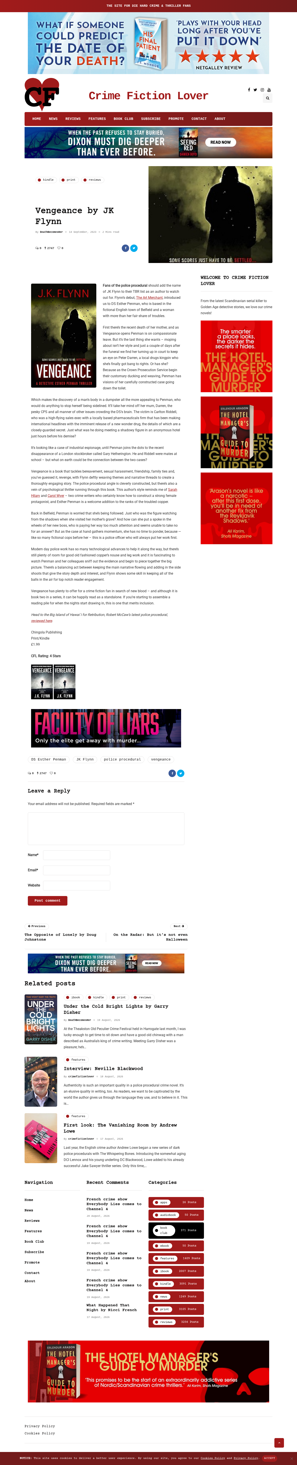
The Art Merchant (149, 298)
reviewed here (41, 621)
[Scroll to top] (279, 1443)
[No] (291, 1458)
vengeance (161, 760)
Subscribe (151, 119)
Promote (176, 119)
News (53, 119)
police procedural (122, 760)
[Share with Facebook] (125, 248)
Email (33, 870)
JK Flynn (85, 760)
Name (33, 855)
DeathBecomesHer (51, 232)
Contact (199, 119)
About (220, 119)
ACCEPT (269, 1458)
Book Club (123, 119)
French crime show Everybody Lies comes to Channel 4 (114, 1204)
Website (34, 885)
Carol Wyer (56, 496)
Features (97, 119)
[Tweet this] (134, 248)
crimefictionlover (81, 1076)
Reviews (73, 119)
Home (36, 119)
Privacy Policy (40, 1426)
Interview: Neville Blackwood (103, 1069)
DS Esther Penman (48, 760)
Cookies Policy (40, 1433)
